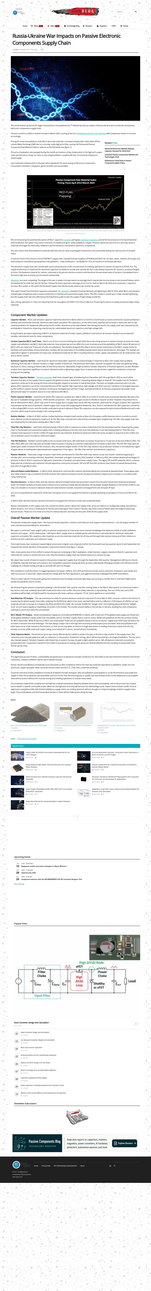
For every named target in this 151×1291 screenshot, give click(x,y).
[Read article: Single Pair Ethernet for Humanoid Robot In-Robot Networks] (17, 805)
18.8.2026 (96, 794)
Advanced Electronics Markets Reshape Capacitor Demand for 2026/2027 (119, 149)
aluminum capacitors (89, 240)
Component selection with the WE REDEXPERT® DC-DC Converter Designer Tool (51, 879)
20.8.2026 (96, 770)
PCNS (114, 26)
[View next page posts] (124, 169)
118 (37, 804)
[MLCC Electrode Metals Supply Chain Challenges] (31, 713)
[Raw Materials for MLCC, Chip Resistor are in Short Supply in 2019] (118, 713)
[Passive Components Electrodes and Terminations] (75, 713)
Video (54, 26)
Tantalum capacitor (44, 377)
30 (103, 794)
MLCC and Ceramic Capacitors (31, 1047)
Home (25, 26)
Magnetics (15, 280)
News (38, 26)
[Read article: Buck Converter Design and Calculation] (77, 974)
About (82, 1166)
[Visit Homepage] (75, 11)
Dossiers (89, 26)
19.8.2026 (96, 782)
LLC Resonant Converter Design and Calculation (38, 1040)
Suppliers (103, 26)
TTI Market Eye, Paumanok (26, 739)
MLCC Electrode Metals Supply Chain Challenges (29, 725)
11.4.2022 (15, 50)
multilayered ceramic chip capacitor (91, 133)
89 (103, 770)
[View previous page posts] (120, 169)
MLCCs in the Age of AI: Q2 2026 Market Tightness (38, 1070)
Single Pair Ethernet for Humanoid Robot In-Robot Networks (48, 801)
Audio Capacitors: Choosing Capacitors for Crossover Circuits (42, 1085)
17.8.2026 (30, 804)
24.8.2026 (96, 757)
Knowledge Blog (73, 26)
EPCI (15, 1172)
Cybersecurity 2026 (28, 873)
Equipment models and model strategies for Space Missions (44, 866)
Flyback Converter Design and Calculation (35, 1063)
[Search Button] (136, 11)
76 (37, 794)
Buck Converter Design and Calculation (31, 1022)
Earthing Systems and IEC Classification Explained (38, 1055)
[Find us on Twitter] (114, 1166)
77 (37, 782)
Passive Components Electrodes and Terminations (72, 725)
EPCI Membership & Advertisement (65, 1166)
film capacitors (64, 291)
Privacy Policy (46, 1166)
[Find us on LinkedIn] (110, 1166)
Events (125, 26)
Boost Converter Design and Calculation (35, 1032)
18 (103, 757)
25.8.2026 (30, 757)
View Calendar (19, 884)
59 (103, 782)
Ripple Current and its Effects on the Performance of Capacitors (43, 1093)
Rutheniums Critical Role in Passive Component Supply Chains (118, 161)
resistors (68, 240)
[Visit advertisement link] (75, 1143)
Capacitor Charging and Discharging (34, 1078)
